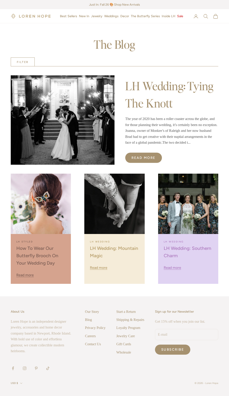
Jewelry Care (125, 336)
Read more (143, 158)
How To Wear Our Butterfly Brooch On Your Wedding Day (37, 255)
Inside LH (168, 16)
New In (84, 16)
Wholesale (123, 352)
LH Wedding (100, 241)
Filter (23, 62)
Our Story (92, 312)
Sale (180, 16)
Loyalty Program (128, 328)
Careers (90, 336)
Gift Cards (123, 344)
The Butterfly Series (145, 16)
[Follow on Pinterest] (36, 368)
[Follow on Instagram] (24, 368)
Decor (124, 16)
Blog (88, 320)
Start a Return (126, 312)
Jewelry (96, 16)
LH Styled (24, 241)
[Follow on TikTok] (48, 368)
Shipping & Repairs (130, 320)
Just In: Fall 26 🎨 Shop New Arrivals (114, 4)
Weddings (111, 16)
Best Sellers (68, 16)
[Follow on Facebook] (13, 368)
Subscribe (172, 350)
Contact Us (93, 344)
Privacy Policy (95, 328)
